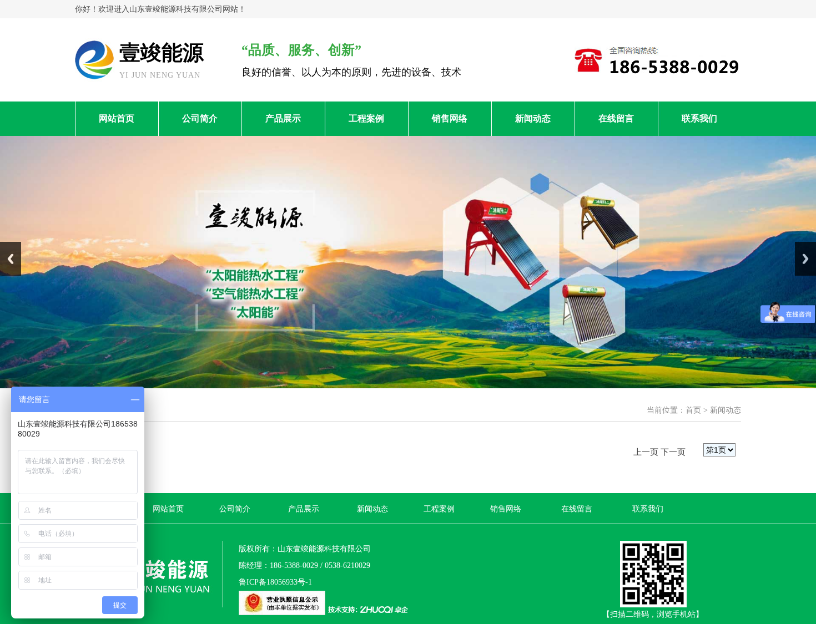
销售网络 (449, 118)
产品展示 (283, 118)
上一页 (645, 452)
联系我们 (699, 118)
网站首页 (116, 118)
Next (805, 259)
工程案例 (366, 118)
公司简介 (200, 118)
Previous (10, 259)
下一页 (673, 452)
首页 (693, 410)
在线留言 (616, 118)
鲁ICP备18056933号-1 (275, 582)
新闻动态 (533, 118)
